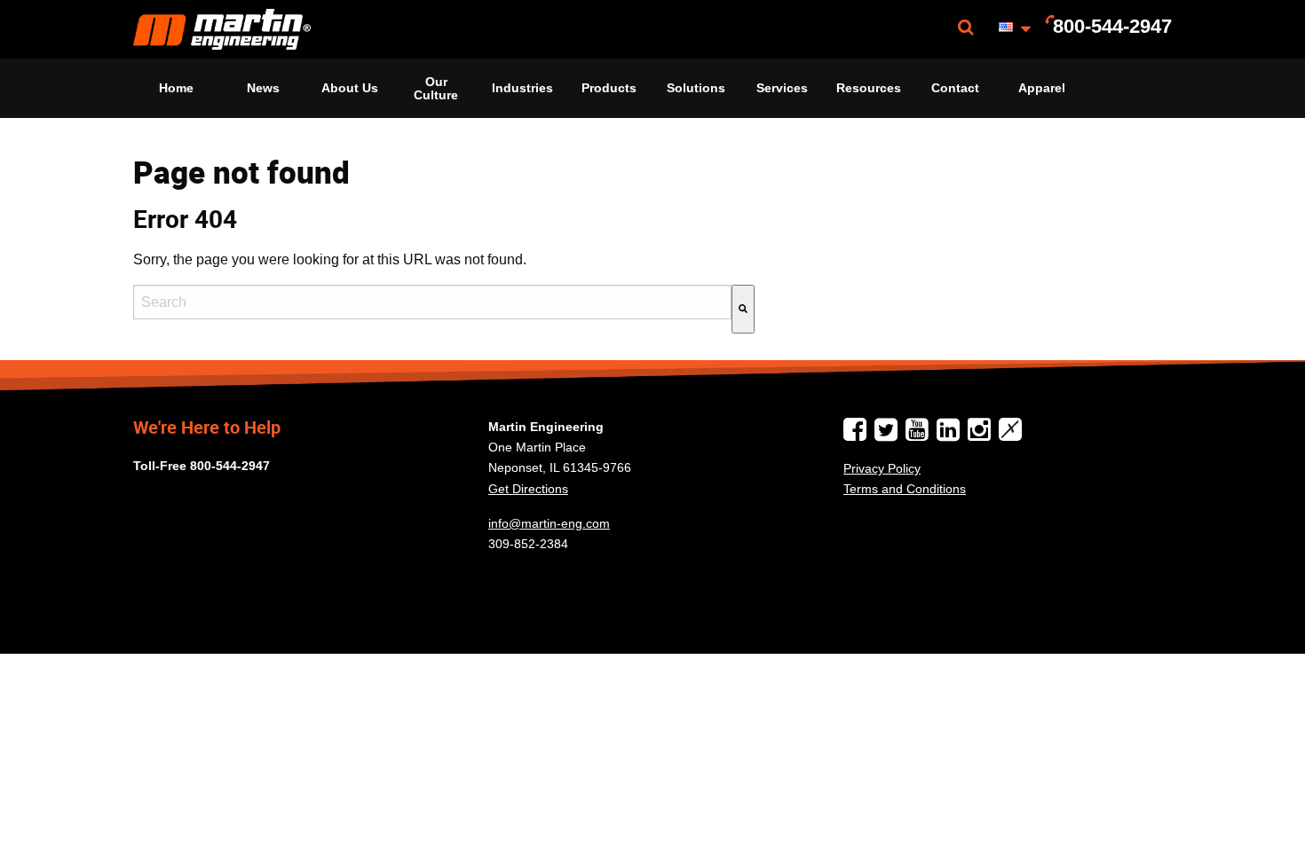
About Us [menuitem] (349, 88)
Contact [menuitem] (955, 88)
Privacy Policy (882, 468)
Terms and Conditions (904, 489)
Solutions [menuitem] (696, 88)
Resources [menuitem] (868, 88)
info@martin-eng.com (549, 523)
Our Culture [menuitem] (436, 88)
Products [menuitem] (609, 88)
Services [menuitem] (782, 88)
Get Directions (528, 489)
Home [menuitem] (176, 88)
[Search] (743, 309)
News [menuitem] (263, 88)
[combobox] (432, 302)
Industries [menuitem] (522, 88)
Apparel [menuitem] (1041, 88)
